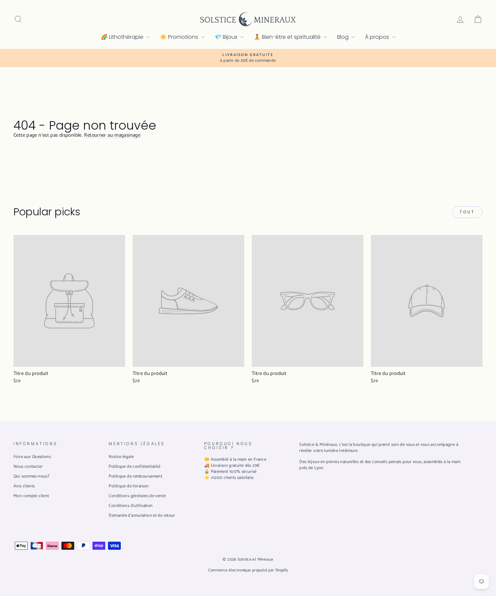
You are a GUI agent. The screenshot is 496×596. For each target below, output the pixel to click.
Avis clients (24, 486)
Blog (343, 37)
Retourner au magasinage (112, 135)
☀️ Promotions (179, 37)
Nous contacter (28, 466)
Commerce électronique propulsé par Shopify (248, 570)
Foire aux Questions (32, 456)
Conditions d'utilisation (131, 505)
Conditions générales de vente (137, 495)
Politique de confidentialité (134, 466)
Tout (467, 212)
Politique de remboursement (135, 476)
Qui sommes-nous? (31, 476)
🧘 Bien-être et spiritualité (288, 37)
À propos (377, 37)
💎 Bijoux (227, 37)
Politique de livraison (128, 486)
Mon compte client (31, 495)
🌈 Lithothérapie (123, 37)
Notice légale (121, 456)
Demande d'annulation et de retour (142, 515)
